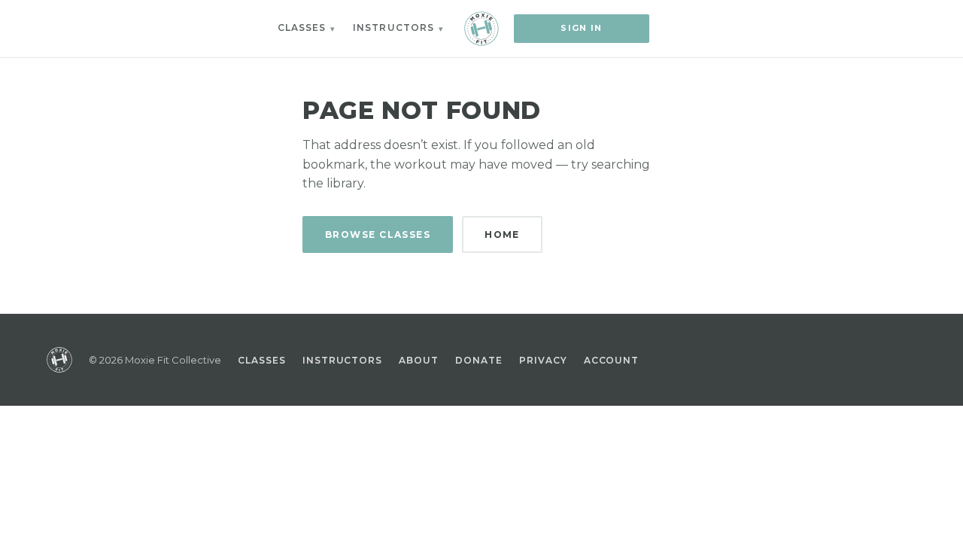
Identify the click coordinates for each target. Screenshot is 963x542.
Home (502, 234)
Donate (479, 360)
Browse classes (377, 234)
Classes (302, 27)
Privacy (543, 360)
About (419, 360)
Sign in (581, 28)
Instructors (393, 27)
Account (611, 360)
